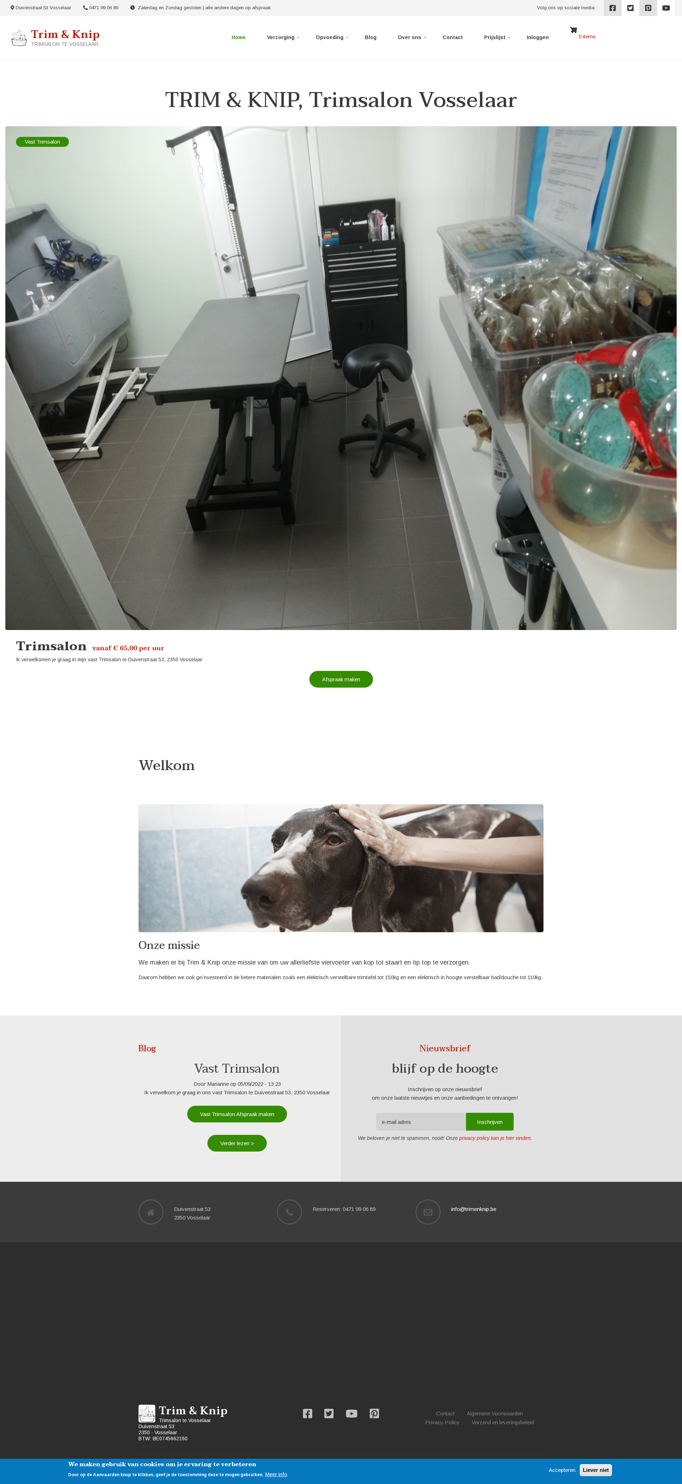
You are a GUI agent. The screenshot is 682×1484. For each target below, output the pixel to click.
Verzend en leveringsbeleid (503, 1422)
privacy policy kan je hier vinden (495, 1138)
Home (239, 37)
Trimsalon (51, 646)
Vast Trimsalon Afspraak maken (237, 1114)
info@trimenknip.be (473, 1209)
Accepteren (562, 1470)
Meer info (276, 1474)
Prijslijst (498, 38)
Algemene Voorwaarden (495, 1413)
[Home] (19, 37)
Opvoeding (333, 38)
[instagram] (630, 8)
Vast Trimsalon (42, 142)
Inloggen (538, 37)
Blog (371, 37)
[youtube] (666, 8)
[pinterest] (648, 8)
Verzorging (284, 38)
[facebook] (613, 8)
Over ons (412, 38)
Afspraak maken (341, 679)
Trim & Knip (65, 35)
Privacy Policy (442, 1422)
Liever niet (596, 1470)
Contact (453, 37)
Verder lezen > (237, 1143)
